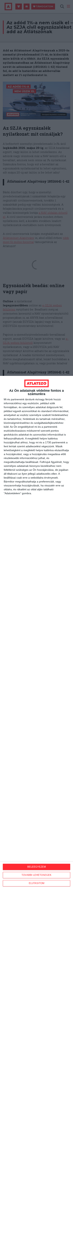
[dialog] (36, 814)
